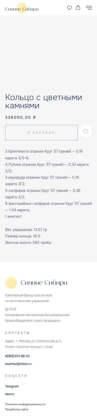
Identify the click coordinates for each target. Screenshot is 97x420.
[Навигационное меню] (89, 8)
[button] (69, 7)
